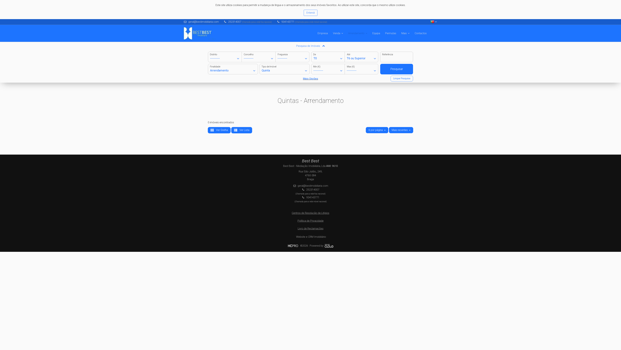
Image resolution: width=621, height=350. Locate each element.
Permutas (390, 33)
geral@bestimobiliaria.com (203, 21)
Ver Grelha (221, 130)
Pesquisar (396, 69)
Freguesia (283, 54)
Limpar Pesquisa (401, 78)
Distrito (213, 54)
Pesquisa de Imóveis (308, 45)
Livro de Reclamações (310, 228)
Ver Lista (244, 130)
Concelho (249, 54)
